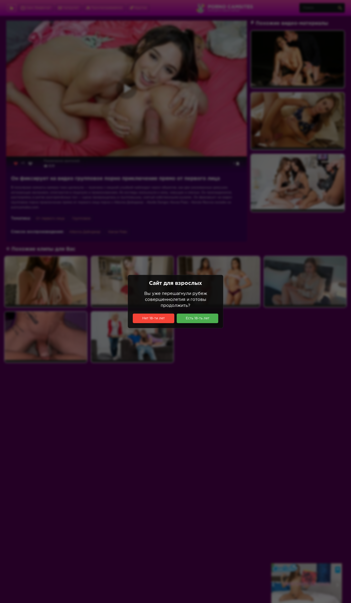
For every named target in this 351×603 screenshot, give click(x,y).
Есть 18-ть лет (197, 318)
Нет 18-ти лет (153, 318)
